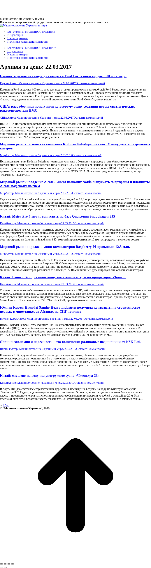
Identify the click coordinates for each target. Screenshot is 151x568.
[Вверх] (75, 559)
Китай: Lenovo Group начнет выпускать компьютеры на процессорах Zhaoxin (63, 277)
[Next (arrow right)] (5, 567)
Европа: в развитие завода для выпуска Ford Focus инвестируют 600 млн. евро (63, 76)
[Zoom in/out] (12, 564)
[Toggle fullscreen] (8, 564)
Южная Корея (8, 318)
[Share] (5, 564)
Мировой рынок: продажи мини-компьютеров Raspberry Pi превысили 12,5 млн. (65, 247)
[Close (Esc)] (1, 564)
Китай (4, 223)
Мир (3, 155)
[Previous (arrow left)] (1, 567)
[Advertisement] (67, 8)
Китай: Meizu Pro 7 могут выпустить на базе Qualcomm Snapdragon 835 (57, 216)
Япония (5, 348)
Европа (4, 83)
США (3, 117)
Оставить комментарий (90, 83)
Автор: (35, 83)
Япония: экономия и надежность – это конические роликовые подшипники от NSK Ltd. (70, 342)
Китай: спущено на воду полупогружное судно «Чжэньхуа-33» (50, 375)
